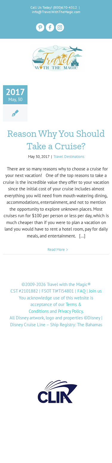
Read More (56, 249)
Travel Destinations (68, 156)
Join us (95, 291)
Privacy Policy (70, 311)
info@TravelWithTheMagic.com (56, 12)
